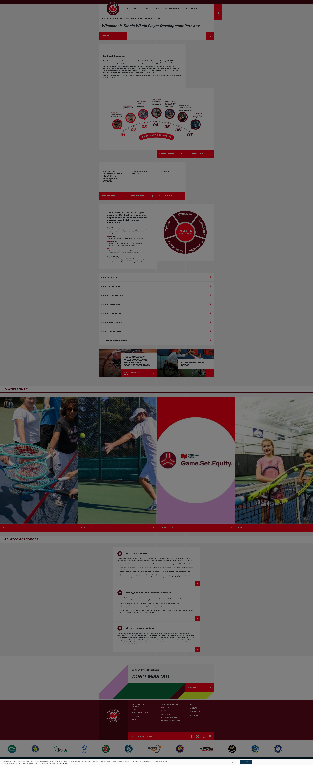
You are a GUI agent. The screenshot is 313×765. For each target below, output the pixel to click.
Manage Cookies (234, 762)
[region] (156, 762)
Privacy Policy (64, 763)
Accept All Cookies (246, 762)
